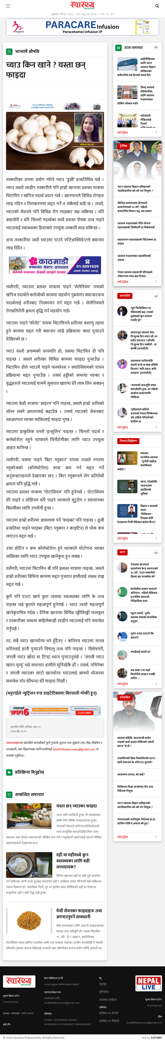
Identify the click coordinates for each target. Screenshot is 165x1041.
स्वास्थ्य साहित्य (108, 1000)
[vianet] (55, 715)
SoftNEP (156, 1037)
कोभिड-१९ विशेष (108, 1013)
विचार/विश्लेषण (128, 441)
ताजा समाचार (133, 48)
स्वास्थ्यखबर (13, 743)
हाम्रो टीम (6, 1024)
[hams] (55, 108)
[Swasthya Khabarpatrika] (82, 5)
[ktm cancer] (55, 279)
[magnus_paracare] (82, 34)
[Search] (157, 6)
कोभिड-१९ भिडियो (109, 1021)
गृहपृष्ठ (102, 984)
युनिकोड (104, 992)
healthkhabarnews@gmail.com (74, 749)
